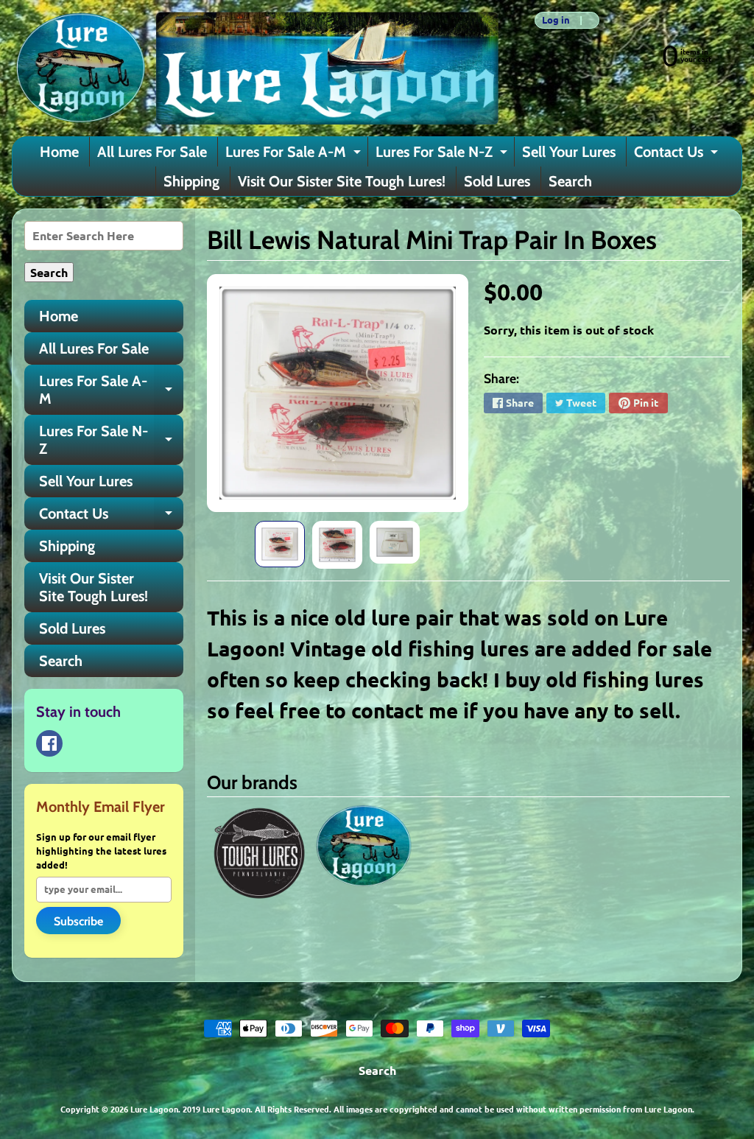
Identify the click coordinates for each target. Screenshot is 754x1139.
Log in (556, 20)
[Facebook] (49, 743)
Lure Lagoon (154, 1109)
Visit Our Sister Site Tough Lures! (341, 181)
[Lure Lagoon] (255, 68)
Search (570, 181)
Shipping (191, 181)
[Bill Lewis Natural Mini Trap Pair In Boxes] (280, 544)
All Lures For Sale (152, 152)
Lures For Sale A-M (294, 155)
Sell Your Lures (569, 152)
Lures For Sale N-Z (443, 155)
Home (59, 152)
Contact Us (678, 155)
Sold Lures (497, 181)
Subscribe (78, 921)
